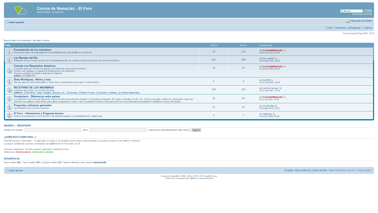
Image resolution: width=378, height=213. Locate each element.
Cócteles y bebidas (108, 92)
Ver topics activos (41, 40)
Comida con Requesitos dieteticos (35, 65)
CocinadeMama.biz (273, 50)
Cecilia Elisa (268, 106)
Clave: (85, 130)
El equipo (289, 170)
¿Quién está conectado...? (20, 137)
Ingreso (368, 28)
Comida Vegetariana (130, 92)
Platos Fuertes (88, 92)
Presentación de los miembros (32, 49)
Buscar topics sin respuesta (17, 40)
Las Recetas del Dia (26, 57)
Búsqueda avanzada (362, 14)
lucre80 (266, 80)
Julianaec (267, 114)
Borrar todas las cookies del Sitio (311, 170)
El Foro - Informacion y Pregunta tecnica (38, 113)
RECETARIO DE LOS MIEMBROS (34, 87)
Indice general (16, 22)
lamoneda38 (100, 162)
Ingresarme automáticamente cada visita (168, 130)
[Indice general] (21, 9)
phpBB (175, 176)
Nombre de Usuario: (13, 130)
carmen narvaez (271, 88)
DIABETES (30, 75)
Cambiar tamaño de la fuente (343, 21)
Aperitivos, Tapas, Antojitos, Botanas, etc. (45, 92)
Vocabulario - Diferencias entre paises (37, 96)
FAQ (330, 28)
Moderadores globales (43, 152)
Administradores (23, 152)
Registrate (355, 28)
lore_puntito (268, 58)
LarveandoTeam (205, 178)
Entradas (73, 92)
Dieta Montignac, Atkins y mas (32, 79)
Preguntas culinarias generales (33, 105)
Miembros (341, 28)
